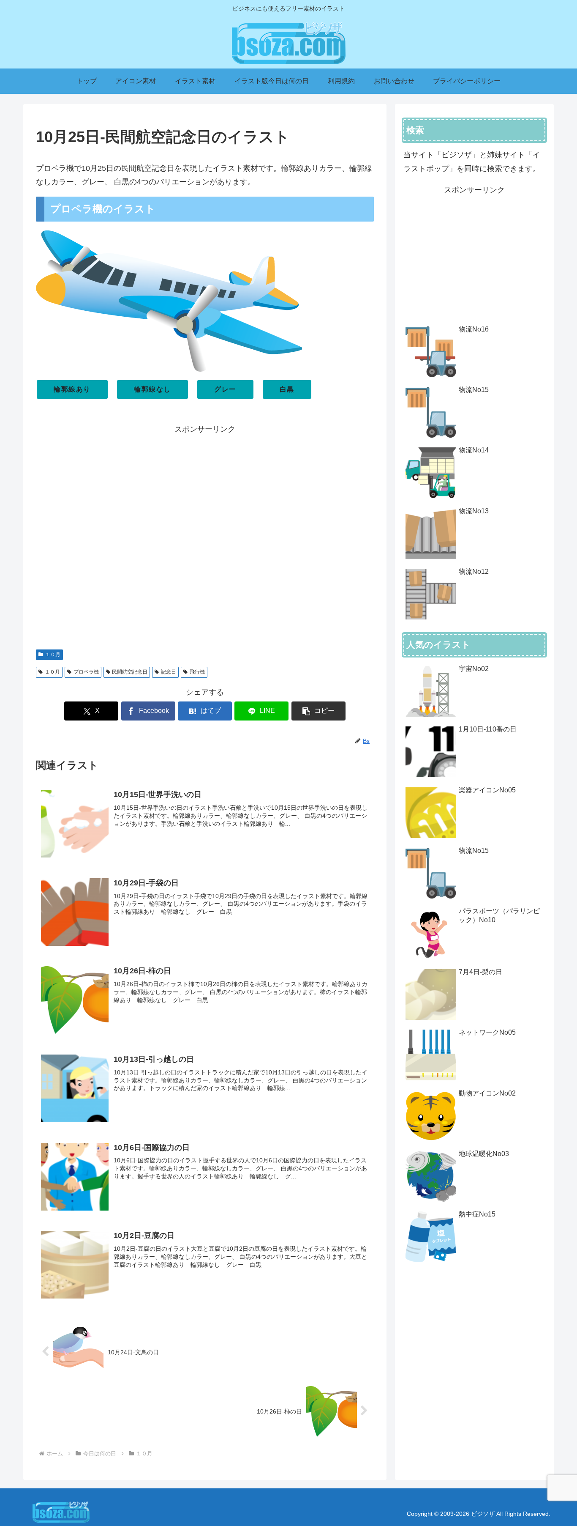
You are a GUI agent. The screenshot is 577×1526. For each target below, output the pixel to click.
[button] (318, 711)
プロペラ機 (86, 672)
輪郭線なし (152, 389)
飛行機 (197, 672)
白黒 (287, 389)
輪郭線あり (72, 389)
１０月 (52, 655)
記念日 (168, 672)
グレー (225, 389)
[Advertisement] (205, 537)
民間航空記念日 (129, 672)
